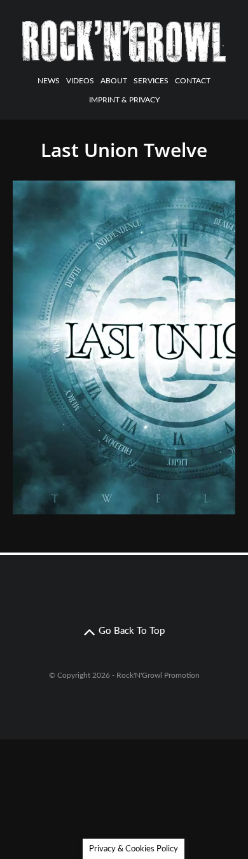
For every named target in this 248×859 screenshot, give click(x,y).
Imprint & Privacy (124, 100)
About (113, 81)
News (49, 81)
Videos (80, 81)
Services (151, 81)
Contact (192, 81)
